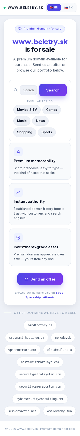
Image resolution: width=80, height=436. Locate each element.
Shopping (24, 132)
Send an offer (43, 279)
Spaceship (33, 297)
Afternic (49, 297)
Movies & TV (27, 109)
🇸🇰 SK (68, 7)
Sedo (60, 292)
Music (22, 121)
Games (51, 109)
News (40, 121)
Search (53, 90)
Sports (47, 132)
